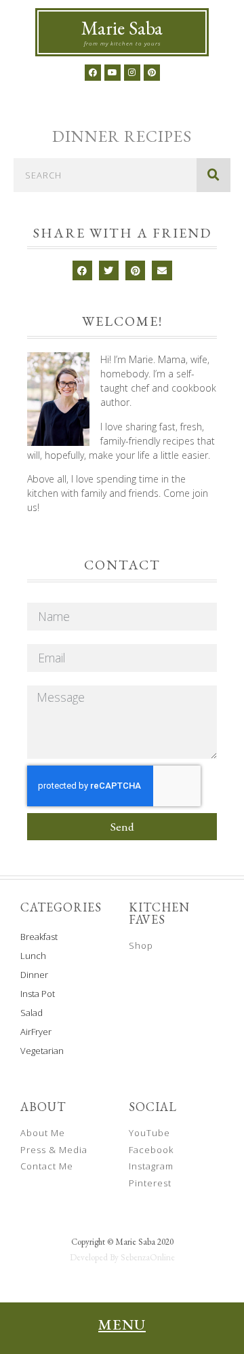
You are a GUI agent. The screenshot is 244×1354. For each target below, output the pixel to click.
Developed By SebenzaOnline (122, 1257)
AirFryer (36, 1032)
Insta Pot (37, 994)
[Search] (213, 175)
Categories (61, 907)
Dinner (34, 975)
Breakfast (39, 936)
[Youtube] (112, 72)
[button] (82, 270)
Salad (31, 1013)
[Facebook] (93, 72)
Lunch (33, 955)
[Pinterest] (152, 72)
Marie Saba (122, 28)
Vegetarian (42, 1051)
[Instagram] (132, 72)
